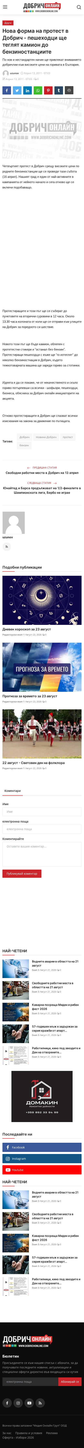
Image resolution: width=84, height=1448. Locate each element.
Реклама (52, 1433)
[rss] (40, 1403)
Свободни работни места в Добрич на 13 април (42, 473)
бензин (24, 445)
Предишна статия (44, 467)
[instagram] (18, 1403)
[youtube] (29, 1403)
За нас (6, 1433)
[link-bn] (42, 1096)
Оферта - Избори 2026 (18, 1437)
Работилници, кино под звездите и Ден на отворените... (56, 1050)
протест (68, 437)
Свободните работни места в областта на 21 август (52, 985)
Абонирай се (70, 1382)
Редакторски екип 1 (13, 634)
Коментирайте (13, 839)
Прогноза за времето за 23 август (29, 696)
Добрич (25, 437)
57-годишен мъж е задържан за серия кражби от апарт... (54, 1028)
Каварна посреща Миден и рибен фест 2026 (55, 1007)
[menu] (5, 7)
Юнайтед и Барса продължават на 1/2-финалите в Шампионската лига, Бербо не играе (42, 490)
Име (5, 804)
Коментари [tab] (12, 791)
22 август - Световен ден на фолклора (33, 763)
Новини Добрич (46, 437)
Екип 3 (35, 969)
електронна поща (15, 821)
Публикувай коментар (22, 874)
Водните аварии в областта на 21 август (55, 963)
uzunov (7, 537)
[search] (79, 7)
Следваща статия (39, 483)
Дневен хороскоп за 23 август (26, 629)
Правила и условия (28, 1433)
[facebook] (7, 1403)
